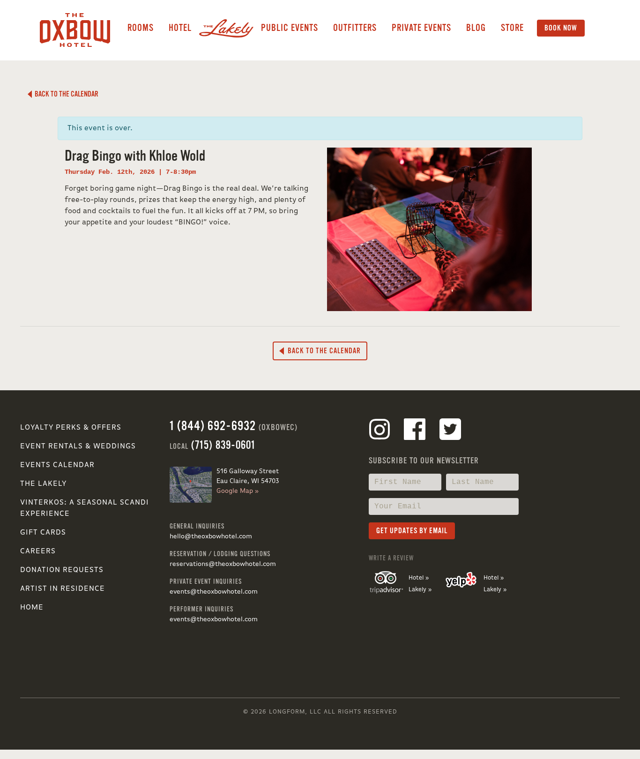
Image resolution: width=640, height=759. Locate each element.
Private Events (421, 27)
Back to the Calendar (65, 94)
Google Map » (237, 491)
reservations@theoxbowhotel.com (223, 564)
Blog (476, 27)
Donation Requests (62, 570)
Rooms (140, 27)
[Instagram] (379, 431)
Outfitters (355, 27)
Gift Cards (43, 532)
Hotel (180, 27)
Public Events (289, 27)
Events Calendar (57, 465)
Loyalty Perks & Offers (70, 428)
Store (512, 27)
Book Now (560, 28)
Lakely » (420, 590)
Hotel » (419, 578)
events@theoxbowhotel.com (214, 591)
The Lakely (43, 484)
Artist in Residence (62, 589)
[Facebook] (414, 431)
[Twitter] (450, 431)
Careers (38, 551)
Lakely (226, 28)
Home (32, 607)
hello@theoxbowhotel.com (211, 536)
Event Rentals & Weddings (78, 446)
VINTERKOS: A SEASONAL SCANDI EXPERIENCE (84, 508)
